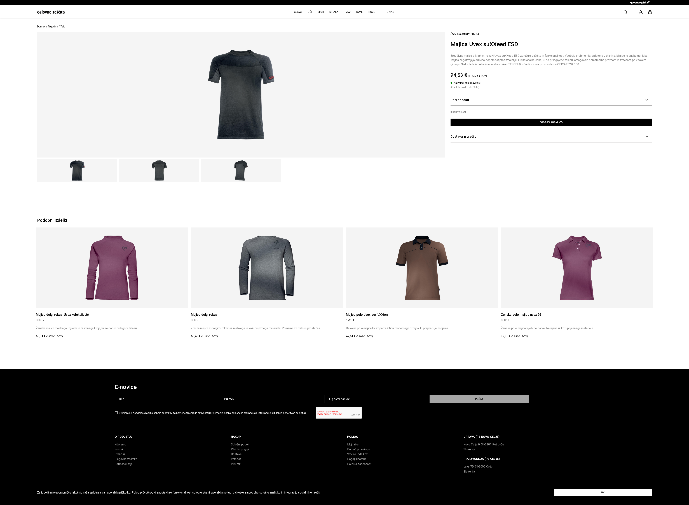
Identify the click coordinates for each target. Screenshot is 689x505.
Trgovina (53, 26)
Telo (62, 26)
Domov (41, 26)
